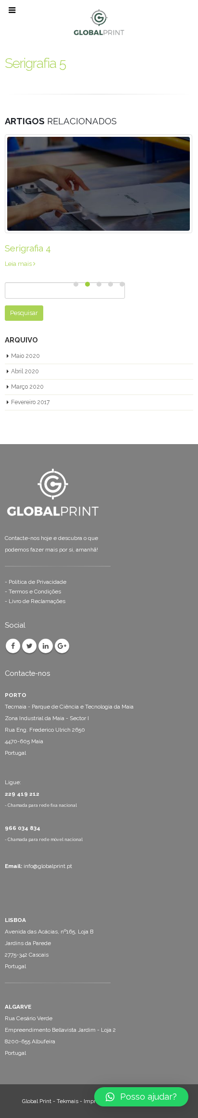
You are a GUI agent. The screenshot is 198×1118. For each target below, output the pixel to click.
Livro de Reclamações (37, 601)
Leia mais (19, 263)
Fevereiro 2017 (30, 402)
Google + (62, 646)
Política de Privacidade (37, 582)
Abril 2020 (25, 371)
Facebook (13, 646)
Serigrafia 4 (28, 248)
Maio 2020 (25, 356)
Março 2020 (27, 386)
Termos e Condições (35, 591)
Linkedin (45, 646)
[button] (141, 1096)
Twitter (29, 646)
